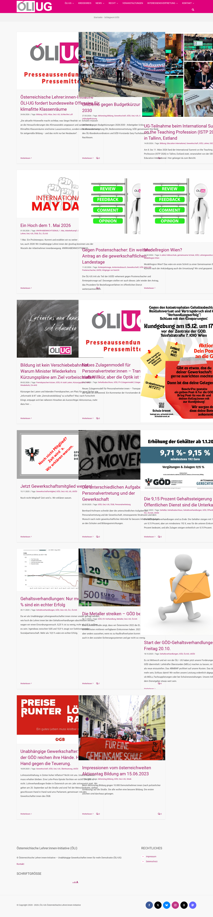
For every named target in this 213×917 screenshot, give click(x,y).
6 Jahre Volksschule (168, 255)
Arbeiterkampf (71, 231)
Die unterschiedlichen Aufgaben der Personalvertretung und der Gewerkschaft (116, 493)
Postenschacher (88, 270)
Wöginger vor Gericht (110, 270)
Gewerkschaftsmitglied (45, 491)
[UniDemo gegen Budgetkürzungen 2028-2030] (122, 64)
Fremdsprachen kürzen (45, 382)
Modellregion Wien (151, 258)
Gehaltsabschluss (105, 382)
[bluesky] (166, 905)
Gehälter (163, 510)
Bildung (39, 114)
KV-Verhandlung (109, 619)
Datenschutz (152, 861)
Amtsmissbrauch (119, 267)
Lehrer (206, 143)
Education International (176, 143)
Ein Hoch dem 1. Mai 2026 (45, 225)
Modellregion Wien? (163, 249)
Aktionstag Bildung (105, 116)
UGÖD (98, 270)
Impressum (151, 856)
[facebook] (149, 905)
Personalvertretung (123, 504)
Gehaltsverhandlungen (192, 510)
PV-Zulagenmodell (125, 382)
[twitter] (158, 905)
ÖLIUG (45, 233)
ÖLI (40, 233)
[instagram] (175, 905)
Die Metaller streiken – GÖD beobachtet (120, 613)
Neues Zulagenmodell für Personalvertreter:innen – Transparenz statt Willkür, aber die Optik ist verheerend (122, 371)
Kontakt (20, 864)
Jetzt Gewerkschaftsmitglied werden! (56, 486)
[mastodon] (192, 905)
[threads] (184, 905)
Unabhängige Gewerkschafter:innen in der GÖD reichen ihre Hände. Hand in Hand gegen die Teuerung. (57, 757)
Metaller (120, 619)
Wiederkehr (25, 385)
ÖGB (36, 233)
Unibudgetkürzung (89, 119)
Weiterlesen (25, 158)
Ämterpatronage (104, 267)
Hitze (50, 114)
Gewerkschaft (120, 116)
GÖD (45, 114)
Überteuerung (66, 769)
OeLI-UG (56, 114)
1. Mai (61, 231)
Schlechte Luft (67, 114)
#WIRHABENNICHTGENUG (47, 231)
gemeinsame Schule (185, 255)
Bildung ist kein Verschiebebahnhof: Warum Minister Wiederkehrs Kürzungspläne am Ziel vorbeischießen (57, 371)
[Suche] (193, 9)
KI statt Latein (66, 382)
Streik (129, 779)
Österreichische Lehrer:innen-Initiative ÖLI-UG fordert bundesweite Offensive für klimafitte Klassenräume (60, 103)
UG (70, 491)
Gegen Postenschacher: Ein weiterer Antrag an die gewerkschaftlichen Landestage (117, 256)
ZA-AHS (34, 385)
